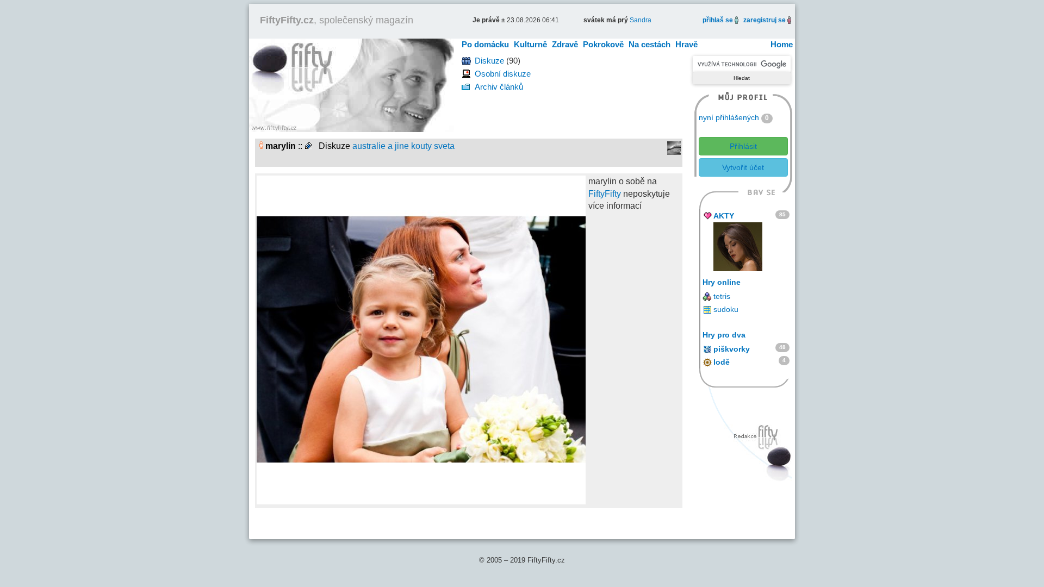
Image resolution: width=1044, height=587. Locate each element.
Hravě (686, 44)
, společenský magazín (336, 20)
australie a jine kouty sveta (403, 146)
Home (781, 44)
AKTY (723, 215)
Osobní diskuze (503, 73)
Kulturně (530, 44)
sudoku (725, 309)
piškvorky (731, 349)
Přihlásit (743, 146)
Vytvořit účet (743, 167)
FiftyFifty (604, 193)
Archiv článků (499, 86)
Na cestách (649, 44)
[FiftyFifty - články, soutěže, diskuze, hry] (351, 84)
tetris (721, 296)
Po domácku (485, 44)
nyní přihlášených (729, 117)
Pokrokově (603, 44)
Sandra (640, 20)
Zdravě (565, 44)
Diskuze (489, 60)
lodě (721, 362)
